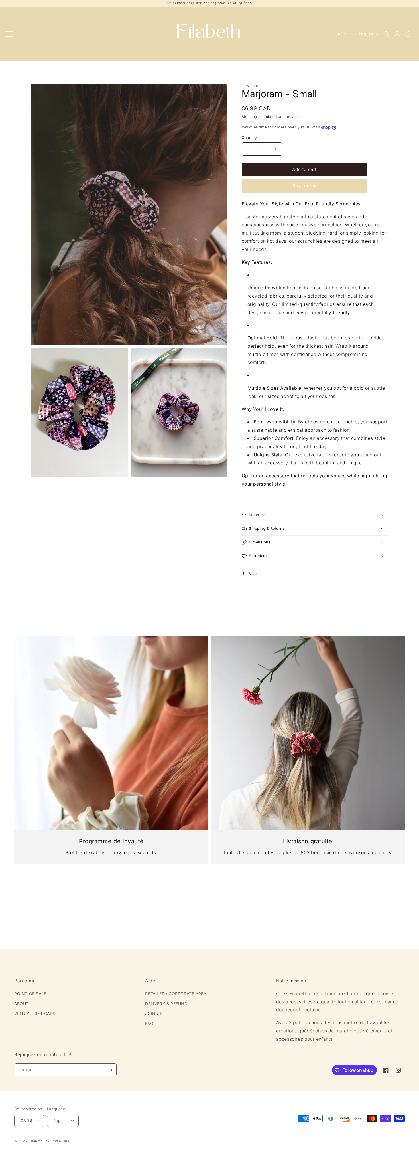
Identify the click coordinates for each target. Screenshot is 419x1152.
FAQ (149, 1023)
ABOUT (21, 1003)
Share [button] (254, 573)
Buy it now (304, 186)
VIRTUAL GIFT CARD (35, 1013)
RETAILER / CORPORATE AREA (175, 993)
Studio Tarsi (60, 1141)
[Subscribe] (110, 1070)
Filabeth (35, 1141)
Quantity (249, 137)
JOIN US (153, 1013)
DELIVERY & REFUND (166, 1003)
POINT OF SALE (30, 993)
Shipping (249, 116)
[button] (386, 34)
